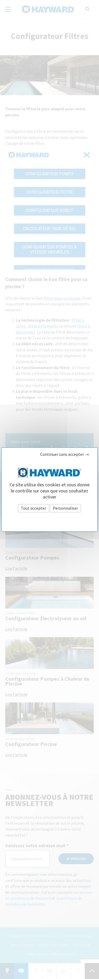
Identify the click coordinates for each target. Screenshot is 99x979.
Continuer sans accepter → (64, 454)
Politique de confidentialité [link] (49, 519)
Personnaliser (65, 508)
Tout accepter (33, 508)
